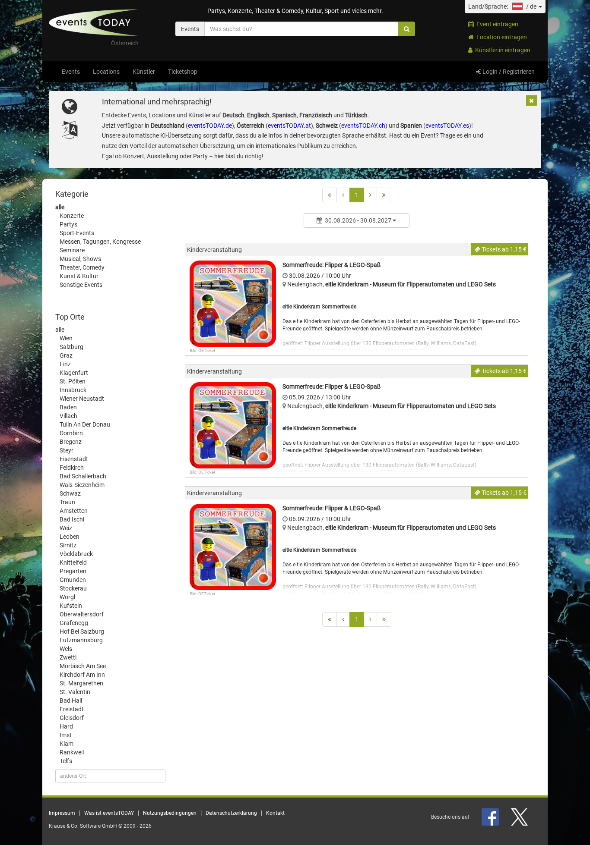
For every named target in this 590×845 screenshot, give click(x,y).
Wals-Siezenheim (82, 484)
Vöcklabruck (76, 553)
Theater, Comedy (82, 267)
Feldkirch (72, 467)
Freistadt (72, 709)
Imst (66, 735)
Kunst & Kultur (79, 276)
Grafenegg (74, 622)
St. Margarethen (81, 683)
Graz (66, 355)
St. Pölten (73, 381)
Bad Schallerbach (83, 476)
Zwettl (68, 657)
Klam (66, 743)
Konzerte (72, 215)
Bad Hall (71, 700)
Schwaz (70, 493)
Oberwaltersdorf (82, 614)
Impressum (62, 813)
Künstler (144, 71)
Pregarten (73, 571)
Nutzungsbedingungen (170, 813)
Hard (66, 726)
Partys (68, 224)
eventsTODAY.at (289, 125)
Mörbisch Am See (83, 666)
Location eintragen (500, 37)
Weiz (66, 528)
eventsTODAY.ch (363, 125)
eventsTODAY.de (210, 125)
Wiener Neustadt (82, 398)
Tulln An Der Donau (85, 424)
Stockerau (73, 588)
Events (71, 71)
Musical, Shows (80, 258)
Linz (65, 364)
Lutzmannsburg (81, 640)
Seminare (72, 250)
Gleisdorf (72, 717)
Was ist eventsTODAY (109, 813)
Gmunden (73, 579)
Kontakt (275, 813)
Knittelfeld (73, 562)
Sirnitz (68, 545)
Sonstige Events (81, 284)
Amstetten (74, 510)
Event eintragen (496, 24)
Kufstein (71, 605)
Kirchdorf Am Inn (82, 674)
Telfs (66, 760)
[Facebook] (491, 817)
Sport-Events (77, 232)
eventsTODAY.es (447, 125)
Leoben (69, 536)
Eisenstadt (74, 458)
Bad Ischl (72, 519)
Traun (67, 502)
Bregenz (71, 441)
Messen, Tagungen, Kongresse (100, 241)
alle (59, 207)
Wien (66, 338)
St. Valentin (75, 691)
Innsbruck (73, 389)
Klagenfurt (74, 372)
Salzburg (71, 346)
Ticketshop (182, 71)
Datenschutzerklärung (231, 813)
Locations (106, 71)
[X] (520, 817)
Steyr (66, 450)
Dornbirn (71, 433)
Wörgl (67, 597)
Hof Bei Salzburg (82, 631)
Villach (68, 415)
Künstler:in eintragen (501, 50)
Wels (66, 648)
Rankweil (72, 752)
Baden (68, 407)
